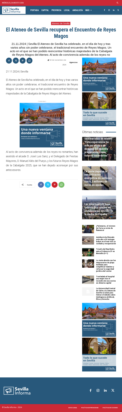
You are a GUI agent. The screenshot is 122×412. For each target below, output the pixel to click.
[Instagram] (109, 10)
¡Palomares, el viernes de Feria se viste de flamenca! (105, 228)
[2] (99, 109)
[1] (42, 125)
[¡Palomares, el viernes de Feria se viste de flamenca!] (88, 229)
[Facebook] (104, 10)
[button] (117, 3)
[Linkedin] (113, 10)
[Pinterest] (23, 61)
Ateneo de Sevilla (60, 23)
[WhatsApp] (29, 61)
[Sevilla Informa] (14, 10)
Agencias (73, 62)
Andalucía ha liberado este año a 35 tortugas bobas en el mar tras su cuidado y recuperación (106, 240)
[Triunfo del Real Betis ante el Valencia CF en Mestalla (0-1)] (88, 252)
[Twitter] (118, 10)
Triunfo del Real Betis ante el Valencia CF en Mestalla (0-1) (105, 251)
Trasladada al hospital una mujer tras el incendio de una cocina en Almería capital (106, 279)
